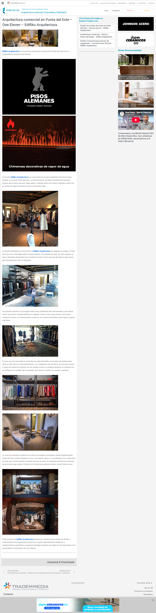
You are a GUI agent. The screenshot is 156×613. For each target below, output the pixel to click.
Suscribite (132, 3)
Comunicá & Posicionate (60, 562)
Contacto (151, 3)
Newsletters (122, 3)
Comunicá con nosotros (108, 3)
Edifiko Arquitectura (11, 51)
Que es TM (93, 3)
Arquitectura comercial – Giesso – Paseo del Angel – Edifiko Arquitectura (96, 35)
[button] (3, 3)
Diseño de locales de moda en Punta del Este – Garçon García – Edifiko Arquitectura (95, 28)
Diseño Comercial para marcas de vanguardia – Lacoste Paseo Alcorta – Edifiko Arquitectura (96, 43)
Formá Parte (142, 3)
